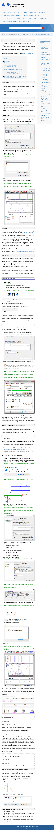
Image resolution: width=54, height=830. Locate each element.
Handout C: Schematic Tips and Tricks (45, 110)
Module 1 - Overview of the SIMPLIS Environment (45, 56)
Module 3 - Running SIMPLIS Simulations (26, 34)
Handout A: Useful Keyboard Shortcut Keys (45, 100)
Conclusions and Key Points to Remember (12, 77)
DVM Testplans (11, 74)
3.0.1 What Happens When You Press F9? (24, 251)
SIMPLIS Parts (42, 12)
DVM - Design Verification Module (31, 15)
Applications (43, 96)
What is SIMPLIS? (18, 12)
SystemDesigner (7, 18)
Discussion (6, 62)
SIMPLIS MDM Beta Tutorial (10, 21)
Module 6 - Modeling (45, 94)
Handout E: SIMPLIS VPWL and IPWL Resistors (45, 119)
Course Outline (44, 45)
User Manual (17, 18)
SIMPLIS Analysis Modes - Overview (12, 15)
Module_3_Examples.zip (27, 53)
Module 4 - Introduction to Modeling (44, 87)
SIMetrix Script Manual (40, 18)
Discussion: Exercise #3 (11, 72)
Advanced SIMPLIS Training (30, 12)
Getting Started (7, 61)
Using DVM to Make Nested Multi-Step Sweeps (13, 69)
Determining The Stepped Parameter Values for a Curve (15, 76)
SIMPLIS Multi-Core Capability (10, 66)
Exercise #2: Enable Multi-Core (12, 68)
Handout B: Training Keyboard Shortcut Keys (45, 105)
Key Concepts (7, 58)
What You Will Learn (8, 60)
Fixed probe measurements (10, 443)
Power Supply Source (9, 449)
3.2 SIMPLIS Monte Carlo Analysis (44, 76)
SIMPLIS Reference (27, 18)
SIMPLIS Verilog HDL (24, 21)
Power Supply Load (20, 449)
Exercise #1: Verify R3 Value (12, 65)
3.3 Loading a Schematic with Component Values (46, 81)
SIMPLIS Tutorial (7, 12)
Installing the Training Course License (44, 49)
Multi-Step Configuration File (14, 73)
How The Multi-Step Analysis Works (13, 64)
